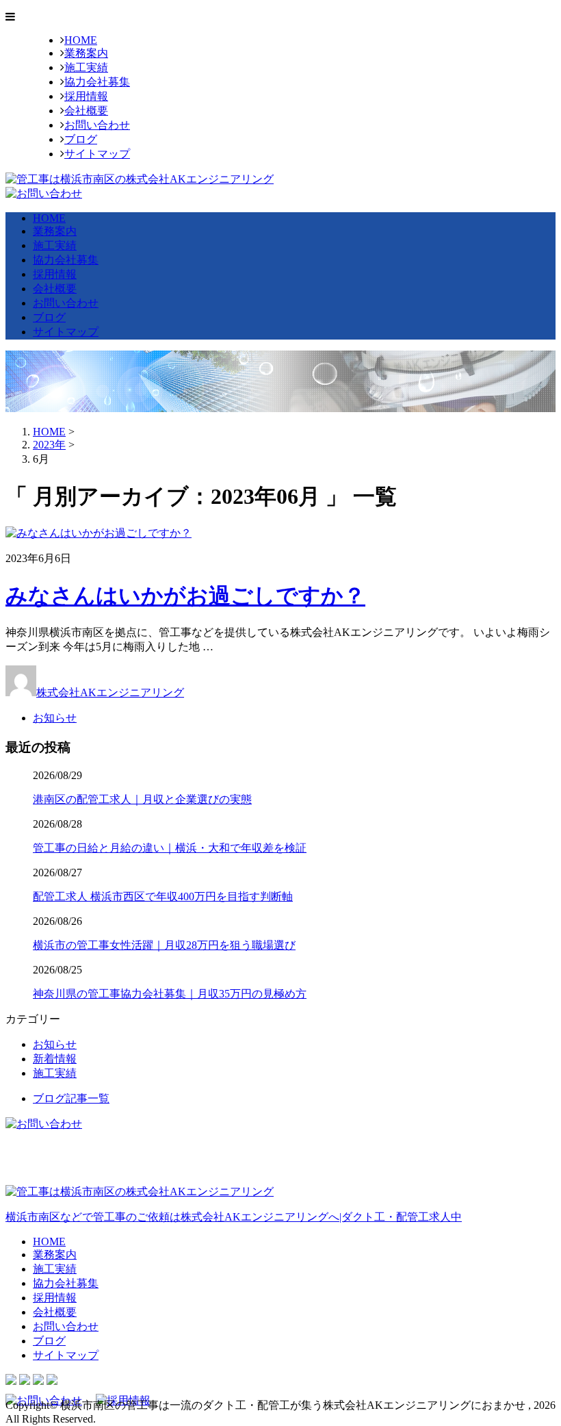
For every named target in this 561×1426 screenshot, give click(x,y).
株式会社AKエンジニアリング (110, 692)
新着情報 (55, 1059)
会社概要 (86, 110)
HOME (80, 40)
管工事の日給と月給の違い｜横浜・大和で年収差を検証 (169, 848)
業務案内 (86, 53)
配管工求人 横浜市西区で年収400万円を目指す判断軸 (163, 896)
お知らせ (55, 718)
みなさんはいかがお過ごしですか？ (185, 595)
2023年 (49, 444)
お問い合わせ (97, 125)
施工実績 (86, 67)
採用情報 (86, 96)
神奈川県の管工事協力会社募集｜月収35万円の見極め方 (169, 994)
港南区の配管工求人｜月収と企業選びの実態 (142, 799)
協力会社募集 (97, 82)
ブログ (80, 139)
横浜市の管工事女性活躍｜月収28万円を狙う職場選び (164, 945)
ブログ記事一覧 (71, 1098)
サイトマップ (97, 154)
